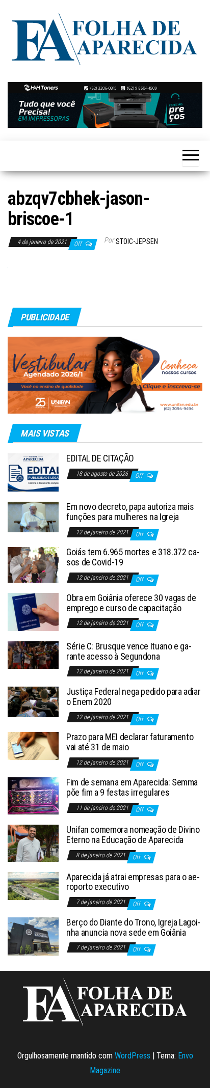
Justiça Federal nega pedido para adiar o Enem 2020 (133, 696)
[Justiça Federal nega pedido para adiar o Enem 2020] (33, 701)
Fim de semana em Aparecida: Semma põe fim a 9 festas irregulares (132, 787)
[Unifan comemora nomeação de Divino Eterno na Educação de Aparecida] (33, 843)
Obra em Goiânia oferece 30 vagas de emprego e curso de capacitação (131, 602)
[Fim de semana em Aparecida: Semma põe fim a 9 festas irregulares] (33, 795)
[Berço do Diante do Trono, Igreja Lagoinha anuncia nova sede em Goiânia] (33, 936)
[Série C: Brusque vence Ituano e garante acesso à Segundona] (33, 654)
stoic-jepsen (137, 241)
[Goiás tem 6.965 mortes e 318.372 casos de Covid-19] (33, 564)
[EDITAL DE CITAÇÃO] (33, 472)
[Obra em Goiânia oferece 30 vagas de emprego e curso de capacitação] (33, 611)
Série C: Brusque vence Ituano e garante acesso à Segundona (129, 651)
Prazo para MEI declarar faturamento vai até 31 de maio (129, 741)
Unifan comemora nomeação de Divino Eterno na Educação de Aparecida (133, 834)
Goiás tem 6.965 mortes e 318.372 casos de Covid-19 (132, 557)
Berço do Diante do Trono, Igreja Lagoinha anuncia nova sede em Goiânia (133, 927)
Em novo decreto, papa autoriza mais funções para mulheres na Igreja (130, 511)
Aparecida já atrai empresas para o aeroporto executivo (133, 882)
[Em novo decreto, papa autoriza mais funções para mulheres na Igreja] (33, 516)
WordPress (132, 1055)
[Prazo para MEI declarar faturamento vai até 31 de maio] (33, 745)
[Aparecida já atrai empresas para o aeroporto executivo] (33, 885)
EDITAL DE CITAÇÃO (100, 458)
